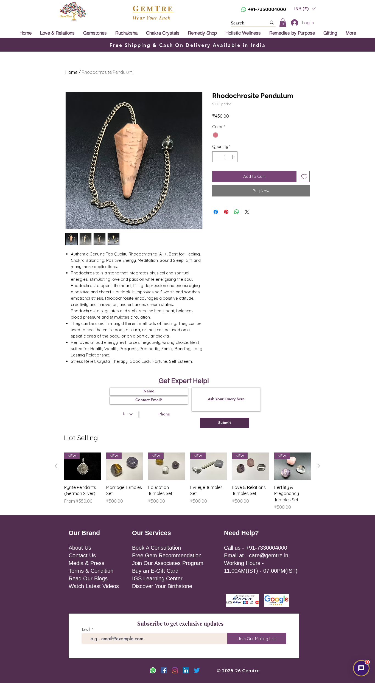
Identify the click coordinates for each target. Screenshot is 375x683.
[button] (274, 291)
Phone (225, 333)
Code (197, 333)
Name (196, 311)
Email (230, 311)
